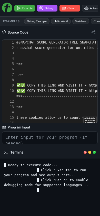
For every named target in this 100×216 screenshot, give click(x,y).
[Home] (7, 8)
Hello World (61, 21)
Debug (49, 8)
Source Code (18, 32)
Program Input (19, 127)
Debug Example (37, 21)
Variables (80, 21)
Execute (27, 8)
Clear (70, 8)
